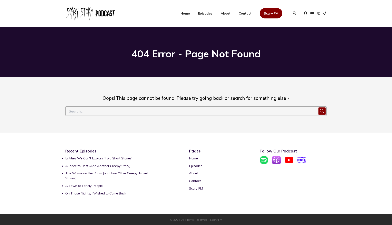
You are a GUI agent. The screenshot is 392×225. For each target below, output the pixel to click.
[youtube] (312, 13)
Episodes (205, 13)
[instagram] (319, 13)
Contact (245, 13)
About (226, 13)
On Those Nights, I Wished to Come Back (95, 193)
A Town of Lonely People (84, 186)
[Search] (294, 13)
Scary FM (271, 13)
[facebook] (305, 13)
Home (185, 13)
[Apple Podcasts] (276, 163)
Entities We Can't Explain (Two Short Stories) (99, 158)
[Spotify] (264, 163)
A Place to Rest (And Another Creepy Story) (97, 166)
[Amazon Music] (301, 163)
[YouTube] (289, 163)
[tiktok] (324, 13)
